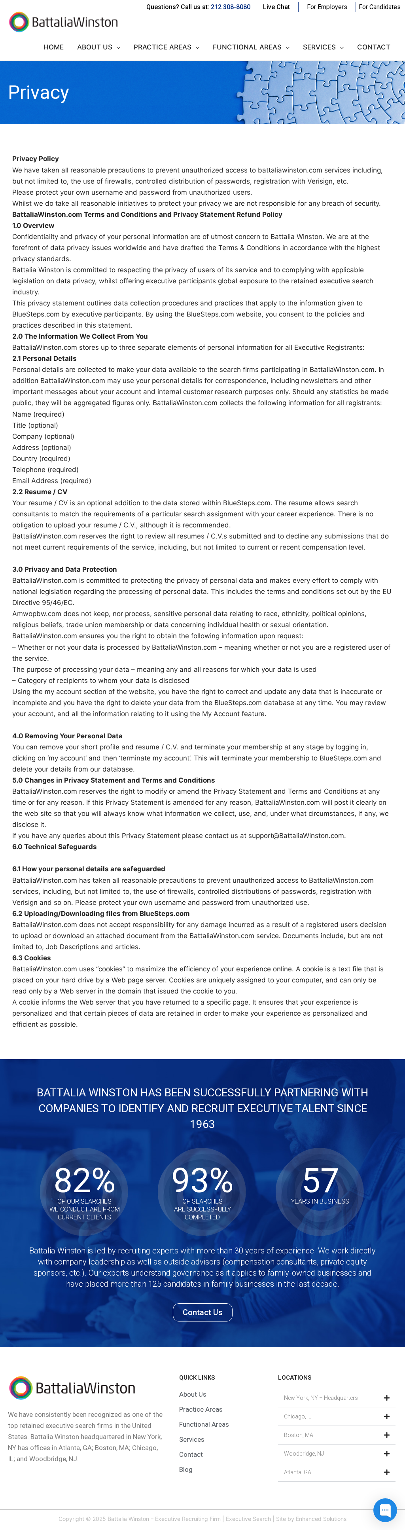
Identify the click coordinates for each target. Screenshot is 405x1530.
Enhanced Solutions (321, 1518)
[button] (337, 1398)
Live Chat (276, 7)
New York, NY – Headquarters (321, 1398)
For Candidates (380, 7)
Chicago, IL (297, 1416)
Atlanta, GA (297, 1472)
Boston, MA (298, 1435)
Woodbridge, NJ (304, 1453)
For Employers (327, 7)
